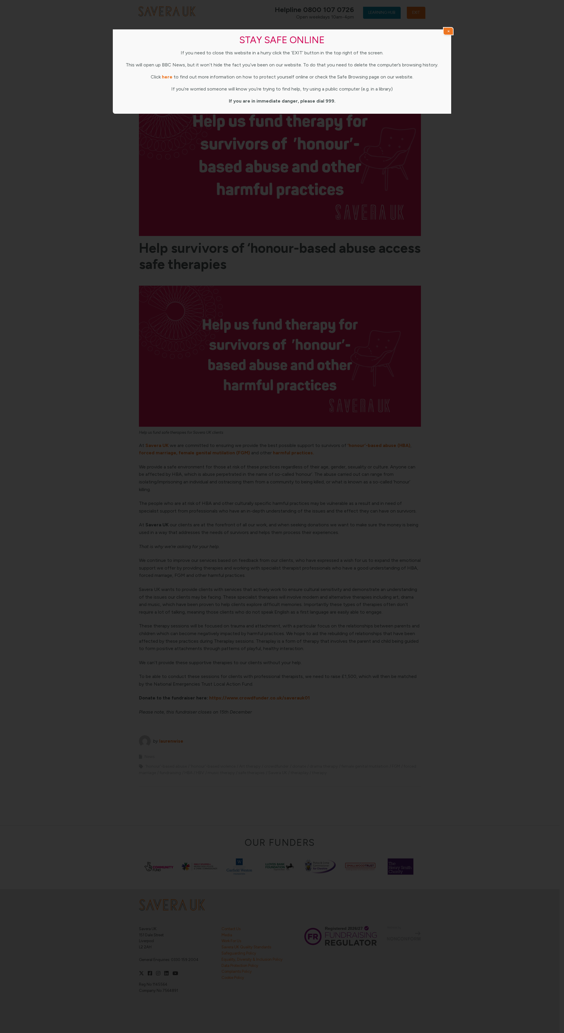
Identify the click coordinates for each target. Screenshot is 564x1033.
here (167, 77)
